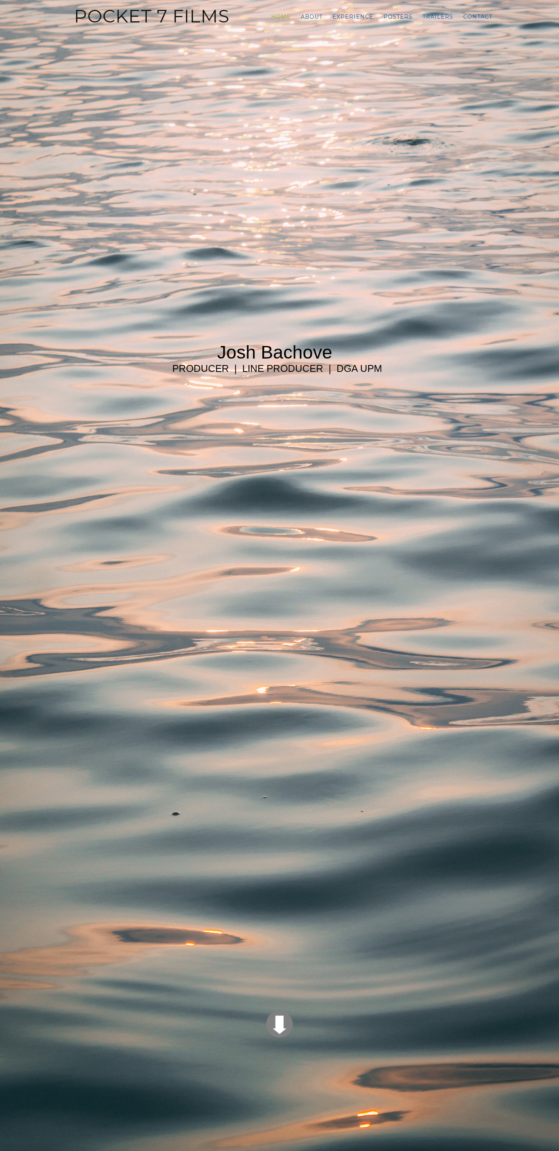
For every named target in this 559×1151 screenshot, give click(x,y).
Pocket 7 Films (152, 16)
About (311, 16)
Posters (398, 16)
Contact (477, 16)
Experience (352, 16)
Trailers (437, 16)
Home (281, 16)
